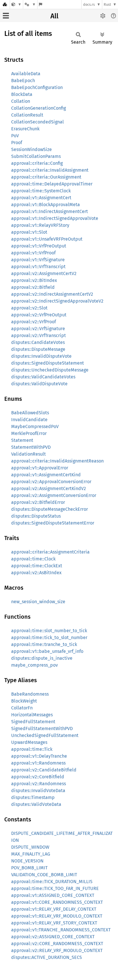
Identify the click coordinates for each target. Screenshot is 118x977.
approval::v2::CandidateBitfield (43, 770)
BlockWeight (24, 701)
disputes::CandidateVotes (38, 342)
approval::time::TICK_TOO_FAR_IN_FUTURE (55, 888)
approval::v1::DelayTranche (39, 756)
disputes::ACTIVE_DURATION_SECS (46, 957)
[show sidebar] (6, 15)
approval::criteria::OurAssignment (46, 177)
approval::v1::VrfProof (33, 253)
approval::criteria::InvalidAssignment (49, 170)
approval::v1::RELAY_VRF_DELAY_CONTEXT (53, 909)
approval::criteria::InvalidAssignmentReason (57, 461)
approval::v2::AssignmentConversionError (53, 495)
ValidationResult (28, 454)
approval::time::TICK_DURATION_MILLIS (52, 881)
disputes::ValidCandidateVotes (43, 377)
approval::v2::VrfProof (33, 321)
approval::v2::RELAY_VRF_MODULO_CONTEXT (57, 950)
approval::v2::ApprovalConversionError (51, 481)
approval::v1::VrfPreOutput (38, 246)
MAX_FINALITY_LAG (30, 854)
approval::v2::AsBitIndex (36, 572)
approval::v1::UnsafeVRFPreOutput (46, 239)
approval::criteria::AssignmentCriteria (50, 552)
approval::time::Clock (33, 559)
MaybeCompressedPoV (35, 426)
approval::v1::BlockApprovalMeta (45, 204)
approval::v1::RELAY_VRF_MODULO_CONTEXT (56, 916)
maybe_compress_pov (34, 665)
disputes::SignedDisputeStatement (47, 363)
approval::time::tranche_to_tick (44, 644)
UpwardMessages (29, 742)
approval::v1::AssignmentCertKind (46, 474)
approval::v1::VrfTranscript (38, 266)
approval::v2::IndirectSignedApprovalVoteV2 (57, 301)
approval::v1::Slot (29, 232)
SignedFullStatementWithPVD (42, 728)
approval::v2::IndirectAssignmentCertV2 (52, 294)
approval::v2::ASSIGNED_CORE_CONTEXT (53, 936)
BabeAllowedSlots (30, 412)
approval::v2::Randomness (38, 783)
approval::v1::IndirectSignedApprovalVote (54, 218)
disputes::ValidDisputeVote (39, 383)
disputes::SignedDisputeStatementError (52, 523)
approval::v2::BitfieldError (38, 502)
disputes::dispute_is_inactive (41, 658)
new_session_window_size (38, 601)
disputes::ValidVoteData (36, 804)
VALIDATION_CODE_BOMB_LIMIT (44, 874)
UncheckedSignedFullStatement (44, 735)
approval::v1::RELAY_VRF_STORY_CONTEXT (54, 923)
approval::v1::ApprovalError (39, 468)
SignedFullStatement (33, 721)
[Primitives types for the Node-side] (16, 4)
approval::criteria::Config (37, 163)
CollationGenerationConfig (38, 108)
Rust (107, 4)
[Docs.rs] (5, 4)
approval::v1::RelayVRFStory (40, 225)
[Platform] (30, 4)
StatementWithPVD (31, 447)
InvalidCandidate (29, 419)
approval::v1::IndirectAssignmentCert (49, 211)
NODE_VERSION (27, 861)
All (54, 16)
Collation (20, 101)
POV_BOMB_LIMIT (29, 867)
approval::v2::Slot (29, 308)
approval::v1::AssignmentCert (41, 197)
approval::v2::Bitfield (33, 287)
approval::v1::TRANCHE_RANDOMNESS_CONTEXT (61, 929)
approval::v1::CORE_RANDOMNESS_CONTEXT (57, 902)
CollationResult (27, 115)
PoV (15, 135)
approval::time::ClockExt (36, 565)
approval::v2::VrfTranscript (38, 335)
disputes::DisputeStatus (36, 516)
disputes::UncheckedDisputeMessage (49, 370)
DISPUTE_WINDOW (30, 847)
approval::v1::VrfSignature (38, 259)
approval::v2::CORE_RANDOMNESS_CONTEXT (57, 943)
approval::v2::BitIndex (34, 280)
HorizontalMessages (32, 714)
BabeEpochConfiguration (37, 87)
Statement (22, 440)
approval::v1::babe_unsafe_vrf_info (47, 651)
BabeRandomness (30, 694)
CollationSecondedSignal (37, 122)
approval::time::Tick (31, 749)
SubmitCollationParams (36, 156)
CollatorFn (22, 708)
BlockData (21, 94)
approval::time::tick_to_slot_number (49, 637)
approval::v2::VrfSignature (38, 328)
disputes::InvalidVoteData (38, 790)
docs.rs (89, 4)
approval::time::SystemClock (41, 191)
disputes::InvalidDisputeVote (41, 356)
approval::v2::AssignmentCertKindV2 (48, 488)
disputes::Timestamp (33, 797)
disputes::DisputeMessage (38, 349)
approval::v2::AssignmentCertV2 (43, 273)
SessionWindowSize (31, 149)
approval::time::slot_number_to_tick (49, 630)
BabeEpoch (23, 80)
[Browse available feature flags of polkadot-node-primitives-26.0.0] (41, 4)
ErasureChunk (25, 128)
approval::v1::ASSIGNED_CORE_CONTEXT (52, 895)
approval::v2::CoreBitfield (37, 776)
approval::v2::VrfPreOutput (38, 315)
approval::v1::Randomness (38, 763)
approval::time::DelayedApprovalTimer (52, 184)
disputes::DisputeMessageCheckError (49, 509)
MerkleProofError (29, 433)
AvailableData (25, 73)
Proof (16, 142)
